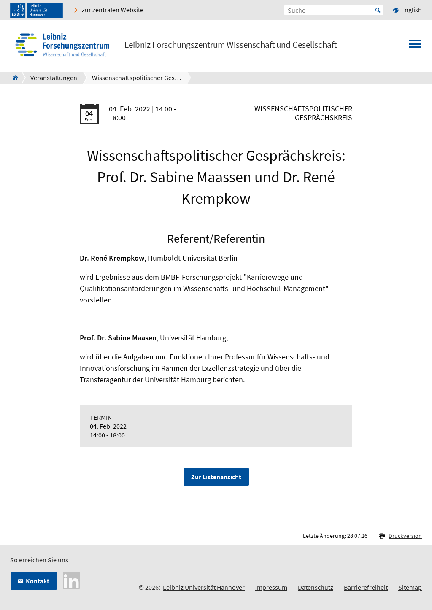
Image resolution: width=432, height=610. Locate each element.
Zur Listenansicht (216, 476)
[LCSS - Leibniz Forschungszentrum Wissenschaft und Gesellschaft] (13, 78)
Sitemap (410, 587)
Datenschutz (315, 587)
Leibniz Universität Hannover (204, 587)
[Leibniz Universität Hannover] (36, 10)
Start (378, 10)
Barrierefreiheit (366, 587)
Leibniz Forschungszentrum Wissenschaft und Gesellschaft (230, 45)
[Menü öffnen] (415, 46)
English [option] (411, 9)
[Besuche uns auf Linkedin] (71, 579)
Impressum (271, 587)
